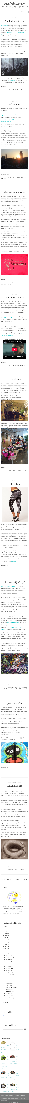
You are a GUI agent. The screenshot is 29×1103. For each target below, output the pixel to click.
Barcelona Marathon (14, 687)
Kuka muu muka (8, 318)
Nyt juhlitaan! (14, 378)
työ (24, 470)
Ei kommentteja (5, 86)
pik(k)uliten (14, 3)
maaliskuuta (9, 993)
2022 (6, 935)
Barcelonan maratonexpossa (8, 587)
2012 (6, 1002)
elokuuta (8, 964)
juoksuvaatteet (5, 284)
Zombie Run (9, 32)
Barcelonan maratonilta (7, 225)
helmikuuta (9, 996)
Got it (19, 1102)
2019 (6, 942)
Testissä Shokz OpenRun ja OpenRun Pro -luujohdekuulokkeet (5, 1047)
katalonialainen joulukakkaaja (8, 114)
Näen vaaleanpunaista (15, 192)
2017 (6, 946)
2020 (6, 940)
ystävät (22, 177)
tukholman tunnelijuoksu (7, 119)
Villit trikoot (14, 483)
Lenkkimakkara (14, 785)
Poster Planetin (11, 80)
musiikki (24, 365)
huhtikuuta (9, 973)
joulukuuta (9, 955)
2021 (6, 938)
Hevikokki (10, 869)
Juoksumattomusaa (14, 297)
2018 (6, 944)
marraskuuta (9, 957)
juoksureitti (17, 282)
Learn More (12, 1102)
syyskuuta (8, 962)
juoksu (10, 89)
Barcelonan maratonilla (13, 622)
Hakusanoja (14, 104)
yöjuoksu (3, 178)
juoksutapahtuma (18, 89)
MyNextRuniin (4, 25)
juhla (9, 470)
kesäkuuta (8, 968)
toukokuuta (9, 971)
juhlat (14, 470)
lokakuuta (8, 960)
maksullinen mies (5, 116)
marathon (4, 688)
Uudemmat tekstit (7, 879)
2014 (6, 953)
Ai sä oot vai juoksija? (14, 582)
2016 (6, 949)
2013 (6, 1000)
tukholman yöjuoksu (6, 121)
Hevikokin (3, 790)
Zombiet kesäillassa (14, 20)
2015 (6, 951)
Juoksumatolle (14, 703)
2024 (6, 931)
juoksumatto (17, 365)
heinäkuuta (9, 966)
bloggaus (11, 177)
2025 (6, 929)
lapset (20, 470)
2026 (6, 927)
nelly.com (13, 562)
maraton (10, 688)
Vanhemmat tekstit (21, 879)
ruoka (22, 869)
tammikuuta (9, 998)
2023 (6, 933)
